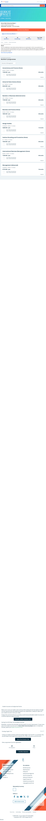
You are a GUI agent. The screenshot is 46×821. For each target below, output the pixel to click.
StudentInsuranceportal (28, 781)
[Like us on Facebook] (14, 796)
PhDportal (25, 771)
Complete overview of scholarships (11, 319)
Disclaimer (34, 812)
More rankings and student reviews (9, 413)
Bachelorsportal (26, 767)
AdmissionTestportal (27, 777)
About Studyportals (7, 767)
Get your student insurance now (23, 719)
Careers (4, 775)
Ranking (39, 39)
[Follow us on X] (24, 796)
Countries (6, 42)
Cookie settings (18, 812)
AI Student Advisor (7, 771)
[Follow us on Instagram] (27, 796)
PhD (11, 286)
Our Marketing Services (8, 773)
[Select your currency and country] (14, 789)
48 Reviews (28, 39)
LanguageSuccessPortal (28, 783)
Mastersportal (26, 769)
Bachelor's (6, 39)
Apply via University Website (9, 33)
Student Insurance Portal (16, 727)
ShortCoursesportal (27, 775)
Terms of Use (12, 812)
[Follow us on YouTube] (21, 796)
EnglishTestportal (27, 779)
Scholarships (17, 39)
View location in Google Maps (10, 582)
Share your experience (11, 653)
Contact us (5, 777)
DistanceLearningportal (28, 773)
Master (7, 286)
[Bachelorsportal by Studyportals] (5, 2)
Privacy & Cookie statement (26, 812)
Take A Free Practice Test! (23, 739)
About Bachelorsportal (8, 769)
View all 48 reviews (6, 607)
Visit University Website (23, 30)
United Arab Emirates (12, 42)
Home (2, 42)
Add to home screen (19, 801)
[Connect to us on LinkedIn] (17, 796)
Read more (3, 357)
